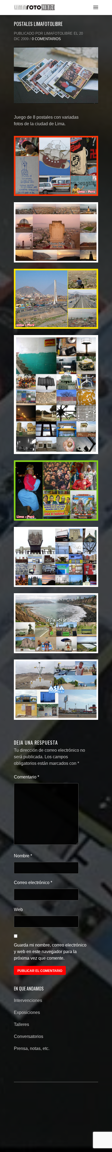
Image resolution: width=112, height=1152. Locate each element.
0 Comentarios (46, 39)
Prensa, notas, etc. (31, 1048)
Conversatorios (28, 1036)
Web (18, 909)
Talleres (21, 1024)
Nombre (23, 855)
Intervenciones (28, 1000)
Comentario (26, 777)
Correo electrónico (33, 882)
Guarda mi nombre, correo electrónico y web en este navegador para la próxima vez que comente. (50, 951)
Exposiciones (27, 1012)
